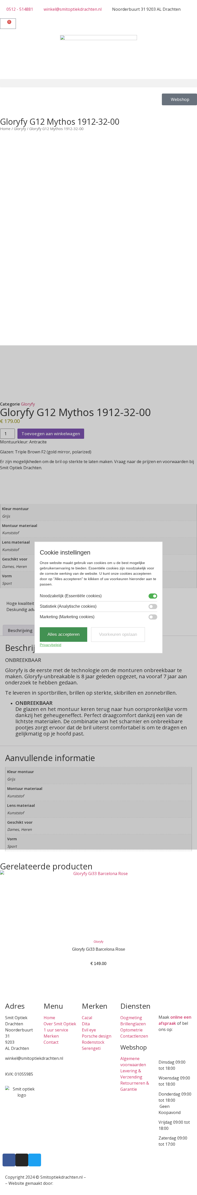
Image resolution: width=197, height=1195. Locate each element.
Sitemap (95, 1177)
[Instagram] (21, 1160)
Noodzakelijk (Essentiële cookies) (71, 596)
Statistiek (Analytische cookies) (68, 606)
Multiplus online (69, 1183)
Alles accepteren (63, 634)
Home (5, 128)
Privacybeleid (50, 645)
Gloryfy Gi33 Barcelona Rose (98, 949)
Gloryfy (20, 128)
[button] (98, 83)
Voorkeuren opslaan (118, 634)
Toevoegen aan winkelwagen (51, 433)
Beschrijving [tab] (20, 630)
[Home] (98, 57)
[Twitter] (34, 1160)
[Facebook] (9, 1160)
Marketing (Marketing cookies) (67, 617)
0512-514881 (17, 1064)
